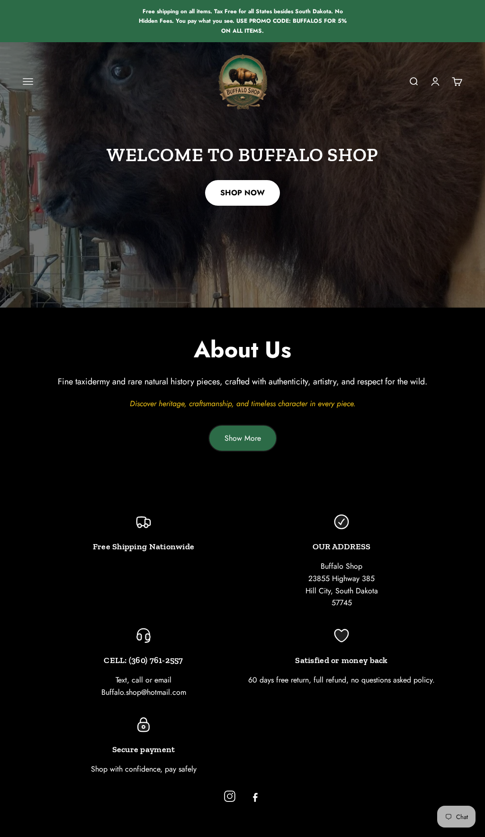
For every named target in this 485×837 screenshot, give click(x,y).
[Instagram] (229, 796)
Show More (243, 438)
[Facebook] (255, 796)
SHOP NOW (242, 192)
